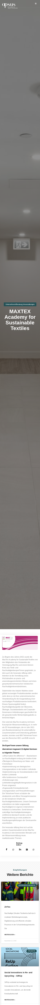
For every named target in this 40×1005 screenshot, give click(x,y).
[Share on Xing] (27, 849)
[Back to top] (36, 1001)
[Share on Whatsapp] (33, 849)
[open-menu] (36, 3)
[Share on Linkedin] (20, 849)
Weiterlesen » (9, 934)
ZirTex (7, 907)
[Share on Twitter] (13, 849)
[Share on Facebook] (7, 849)
